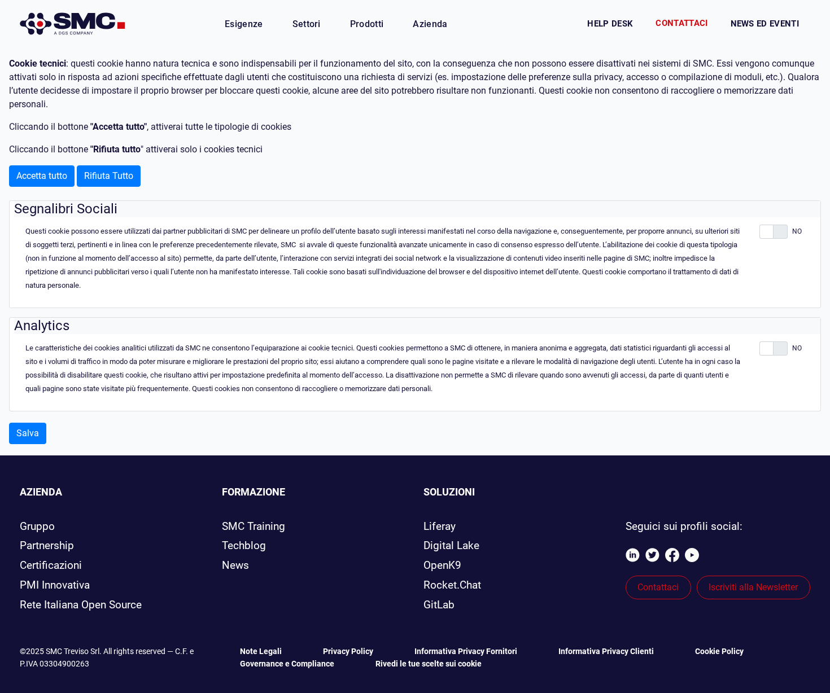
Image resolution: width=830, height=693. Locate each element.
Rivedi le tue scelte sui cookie (428, 664)
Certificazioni (51, 565)
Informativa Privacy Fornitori (466, 651)
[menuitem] (244, 24)
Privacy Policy (349, 651)
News (235, 565)
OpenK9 (442, 565)
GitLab (439, 604)
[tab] (417, 209)
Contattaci (681, 23)
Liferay (439, 526)
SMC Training (253, 526)
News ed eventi (765, 24)
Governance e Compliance (288, 664)
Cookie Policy (719, 651)
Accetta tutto (41, 175)
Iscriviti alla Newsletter (753, 587)
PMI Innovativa (55, 584)
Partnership (47, 545)
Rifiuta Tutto (108, 175)
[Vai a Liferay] (72, 24)
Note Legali (261, 651)
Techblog (244, 545)
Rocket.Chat (452, 584)
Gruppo (37, 526)
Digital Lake (451, 545)
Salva (27, 433)
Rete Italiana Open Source (81, 604)
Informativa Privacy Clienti (607, 651)
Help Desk (610, 24)
